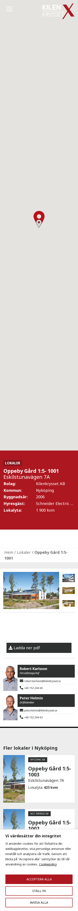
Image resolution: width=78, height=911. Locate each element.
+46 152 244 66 (33, 688)
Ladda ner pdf (27, 647)
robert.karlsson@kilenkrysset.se (42, 681)
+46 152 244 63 (33, 717)
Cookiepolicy (48, 864)
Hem (8, 552)
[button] (39, 224)
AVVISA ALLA (39, 902)
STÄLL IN (39, 891)
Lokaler (24, 552)
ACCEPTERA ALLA (39, 879)
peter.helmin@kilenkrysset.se (40, 710)
